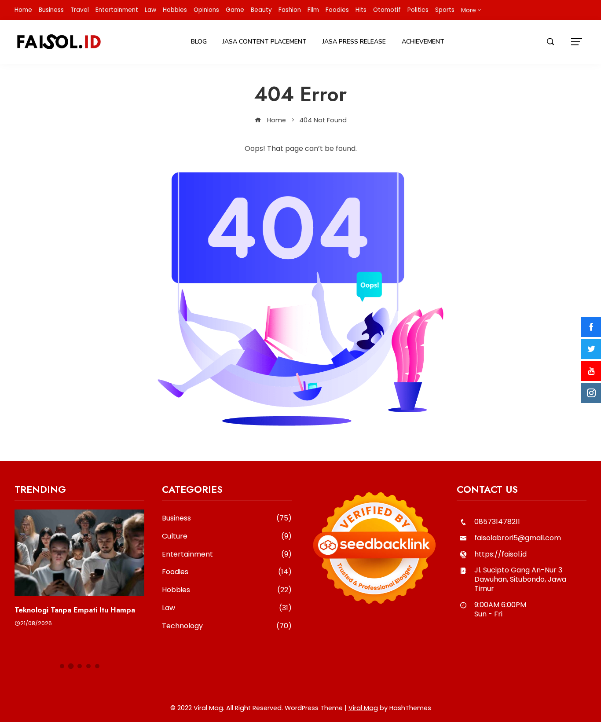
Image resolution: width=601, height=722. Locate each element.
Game (235, 10)
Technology (227, 626)
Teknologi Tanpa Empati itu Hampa (75, 610)
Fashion (290, 10)
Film (313, 10)
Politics (418, 10)
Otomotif (387, 10)
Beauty (261, 10)
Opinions (206, 10)
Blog (199, 41)
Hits (360, 10)
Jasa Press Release (354, 41)
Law (150, 10)
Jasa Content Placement (265, 41)
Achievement (423, 41)
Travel (79, 10)
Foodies (337, 10)
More (468, 10)
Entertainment (116, 10)
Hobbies (175, 10)
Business (51, 10)
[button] (62, 666)
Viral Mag (363, 708)
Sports (444, 10)
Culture (227, 536)
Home (23, 10)
